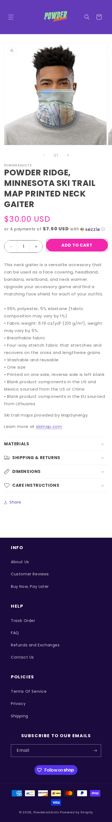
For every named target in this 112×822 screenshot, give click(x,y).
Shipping (19, 716)
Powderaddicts (46, 812)
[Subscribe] (95, 750)
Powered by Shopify (76, 812)
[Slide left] (44, 155)
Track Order (23, 620)
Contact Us (22, 657)
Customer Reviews (30, 574)
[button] (11, 17)
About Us (20, 562)
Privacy (18, 703)
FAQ (15, 633)
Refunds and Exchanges (35, 645)
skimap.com (49, 426)
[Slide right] (68, 155)
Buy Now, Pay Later (30, 586)
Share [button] (15, 502)
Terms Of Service (29, 691)
